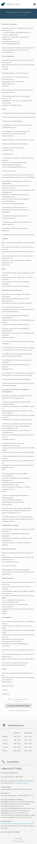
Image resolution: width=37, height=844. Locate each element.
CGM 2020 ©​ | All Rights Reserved (18, 841)
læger (2, 783)
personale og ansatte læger (19, 783)
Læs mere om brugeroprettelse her (18, 710)
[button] (35, 4)
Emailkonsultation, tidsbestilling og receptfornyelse (16, 823)
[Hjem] (10, 15)
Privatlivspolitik (18, 838)
